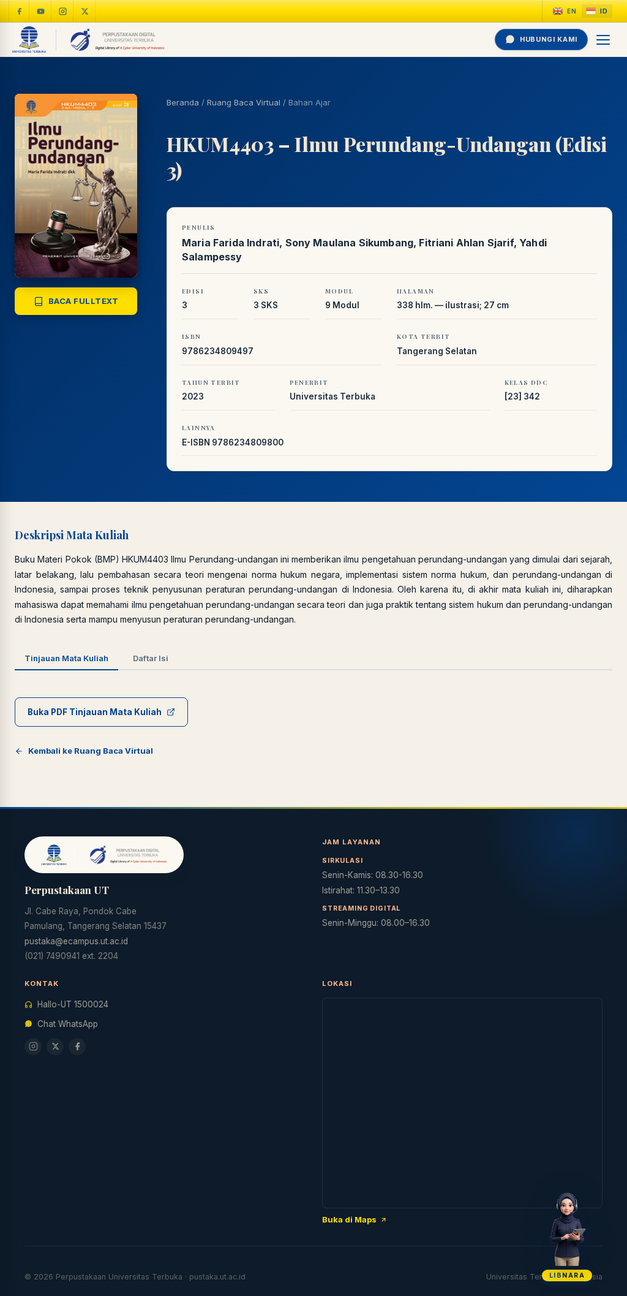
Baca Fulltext (83, 301)
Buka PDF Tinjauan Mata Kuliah (95, 712)
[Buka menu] (604, 40)
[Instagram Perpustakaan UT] (63, 11)
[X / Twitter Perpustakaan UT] (85, 11)
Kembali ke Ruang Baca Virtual (90, 751)
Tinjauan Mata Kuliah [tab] (66, 658)
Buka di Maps (349, 1219)
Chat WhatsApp (67, 1024)
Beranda (183, 102)
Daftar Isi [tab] (150, 658)
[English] (565, 11)
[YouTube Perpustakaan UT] (41, 11)
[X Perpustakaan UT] (55, 1046)
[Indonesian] (597, 11)
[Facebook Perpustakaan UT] (19, 11)
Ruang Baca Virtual (243, 102)
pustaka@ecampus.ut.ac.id (76, 941)
